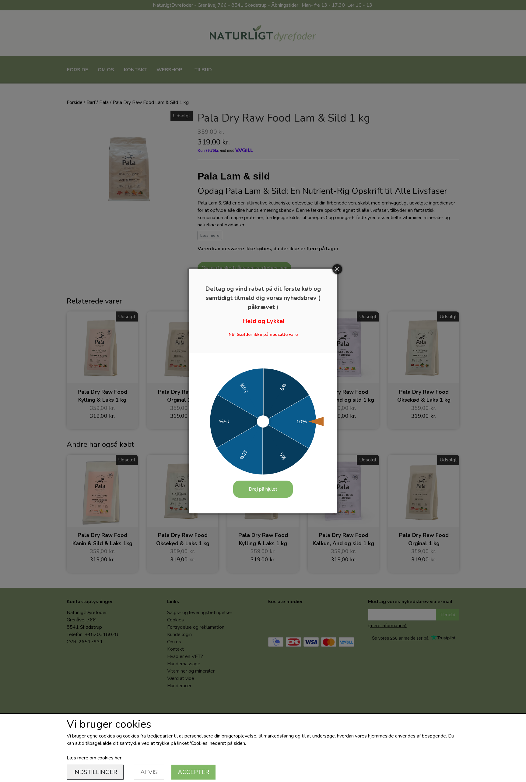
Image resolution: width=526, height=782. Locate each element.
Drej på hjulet (263, 489)
